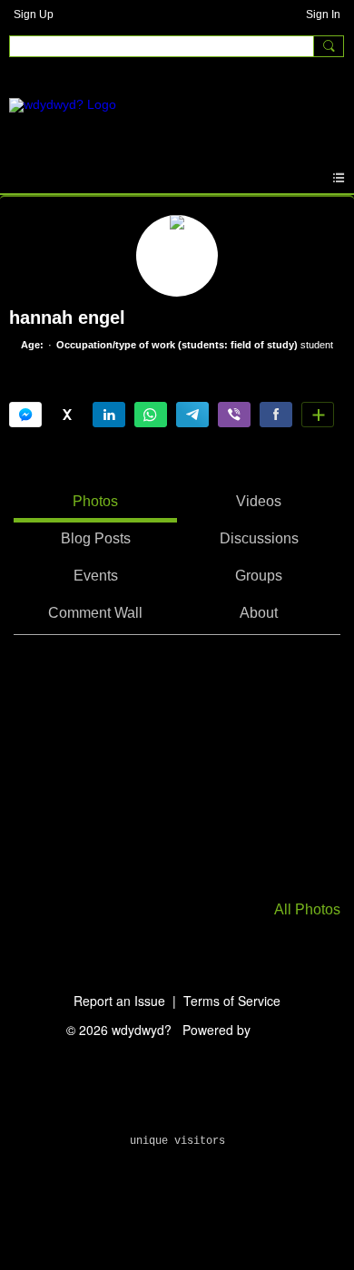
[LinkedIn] (109, 414)
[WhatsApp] (150, 414)
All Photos (307, 910)
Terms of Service (231, 1001)
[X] (67, 414)
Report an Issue (119, 1001)
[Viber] (234, 414)
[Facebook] (276, 414)
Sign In (323, 14)
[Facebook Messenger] (25, 414)
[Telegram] (192, 414)
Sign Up (34, 14)
